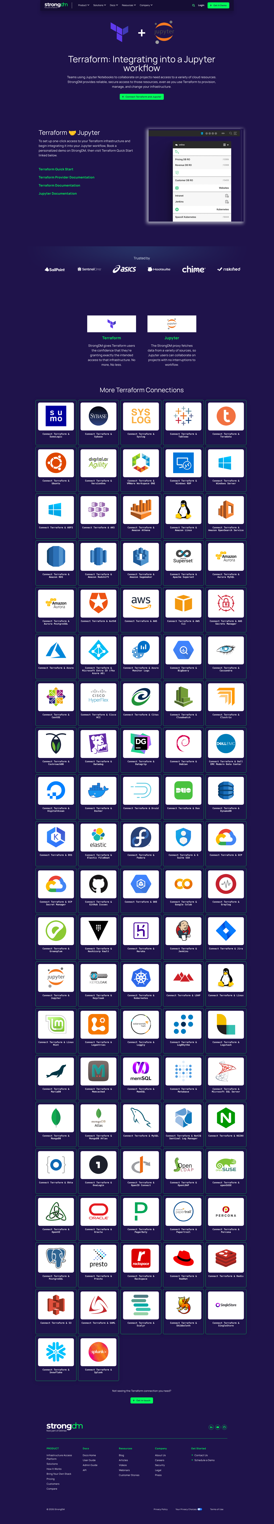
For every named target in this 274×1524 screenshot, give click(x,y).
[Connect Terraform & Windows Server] (226, 469)
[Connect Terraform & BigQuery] (183, 656)
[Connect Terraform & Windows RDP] (183, 469)
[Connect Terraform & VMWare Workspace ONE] (141, 469)
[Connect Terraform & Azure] (56, 656)
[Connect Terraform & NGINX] (226, 1124)
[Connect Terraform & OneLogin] (98, 1171)
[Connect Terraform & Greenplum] (56, 937)
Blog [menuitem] (121, 1455)
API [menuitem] (85, 1470)
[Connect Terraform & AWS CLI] (183, 609)
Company (145, 5)
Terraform (111, 338)
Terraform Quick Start (56, 169)
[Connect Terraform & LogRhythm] (183, 1030)
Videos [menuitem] (123, 1465)
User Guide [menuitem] (89, 1460)
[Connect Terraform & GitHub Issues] (98, 890)
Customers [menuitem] (53, 1483)
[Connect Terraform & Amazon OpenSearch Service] (226, 516)
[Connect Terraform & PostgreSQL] (56, 1264)
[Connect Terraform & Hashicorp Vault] (98, 937)
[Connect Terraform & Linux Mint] (56, 1030)
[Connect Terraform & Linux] (226, 984)
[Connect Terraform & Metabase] (183, 1077)
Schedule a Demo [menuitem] (205, 1460)
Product (82, 5)
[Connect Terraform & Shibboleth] (183, 1311)
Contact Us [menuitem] (201, 1455)
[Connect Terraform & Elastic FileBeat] (98, 843)
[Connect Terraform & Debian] (183, 750)
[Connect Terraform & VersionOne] (98, 469)
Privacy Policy (161, 1509)
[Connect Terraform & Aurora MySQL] (226, 563)
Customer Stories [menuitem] (129, 1475)
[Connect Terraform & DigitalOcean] (56, 796)
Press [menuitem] (158, 1475)
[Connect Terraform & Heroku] (141, 937)
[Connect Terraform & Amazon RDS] (56, 563)
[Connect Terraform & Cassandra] (226, 656)
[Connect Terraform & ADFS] (56, 516)
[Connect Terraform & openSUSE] (226, 1171)
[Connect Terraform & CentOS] (56, 703)
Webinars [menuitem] (124, 1470)
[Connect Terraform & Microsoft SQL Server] (226, 1077)
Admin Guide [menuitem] (90, 1465)
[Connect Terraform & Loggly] (141, 1030)
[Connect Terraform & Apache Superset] (183, 563)
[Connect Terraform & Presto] (98, 1264)
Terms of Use (216, 1509)
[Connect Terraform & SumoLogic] (56, 422)
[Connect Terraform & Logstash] (226, 1030)
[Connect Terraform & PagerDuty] (141, 1218)
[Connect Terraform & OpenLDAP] (183, 1171)
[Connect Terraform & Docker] (98, 796)
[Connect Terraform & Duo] (183, 796)
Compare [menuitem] (52, 1488)
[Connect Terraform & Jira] (226, 937)
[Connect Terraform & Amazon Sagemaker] (141, 563)
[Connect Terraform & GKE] (141, 890)
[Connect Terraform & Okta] (56, 1171)
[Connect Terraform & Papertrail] (183, 1218)
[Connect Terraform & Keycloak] (98, 984)
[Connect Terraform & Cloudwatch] (183, 703)
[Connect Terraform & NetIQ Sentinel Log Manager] (183, 1124)
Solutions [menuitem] (52, 1463)
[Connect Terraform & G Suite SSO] (183, 843)
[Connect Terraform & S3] (56, 1311)
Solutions (98, 5)
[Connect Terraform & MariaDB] (56, 1077)
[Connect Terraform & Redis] (226, 1264)
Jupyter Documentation (58, 193)
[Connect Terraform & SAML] (98, 1311)
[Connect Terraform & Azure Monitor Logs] (141, 656)
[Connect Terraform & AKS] (98, 516)
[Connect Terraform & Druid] (141, 796)
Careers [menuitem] (159, 1460)
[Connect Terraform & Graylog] (226, 890)
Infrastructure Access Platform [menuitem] (59, 1457)
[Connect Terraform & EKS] (56, 843)
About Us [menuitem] (160, 1455)
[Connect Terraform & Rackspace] (141, 1264)
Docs (112, 5)
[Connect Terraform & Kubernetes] (141, 984)
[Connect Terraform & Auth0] (98, 609)
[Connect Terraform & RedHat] (183, 1264)
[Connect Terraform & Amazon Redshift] (98, 563)
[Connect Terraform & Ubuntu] (56, 469)
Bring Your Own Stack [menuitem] (59, 1473)
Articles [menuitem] (123, 1460)
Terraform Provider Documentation (67, 177)
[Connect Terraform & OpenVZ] (56, 1218)
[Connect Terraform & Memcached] (98, 1077)
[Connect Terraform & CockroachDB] (56, 750)
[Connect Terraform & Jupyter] (56, 984)
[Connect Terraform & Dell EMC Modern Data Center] (226, 750)
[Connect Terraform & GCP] (226, 843)
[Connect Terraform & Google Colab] (183, 890)
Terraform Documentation (59, 185)
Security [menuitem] (160, 1465)
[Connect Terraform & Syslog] (141, 422)
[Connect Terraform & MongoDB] (56, 1124)
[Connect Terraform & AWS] (141, 609)
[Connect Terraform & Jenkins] (183, 937)
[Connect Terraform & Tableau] (183, 422)
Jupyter (172, 338)
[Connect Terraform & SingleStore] (226, 1311)
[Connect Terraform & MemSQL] (141, 1077)
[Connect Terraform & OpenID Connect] (141, 1171)
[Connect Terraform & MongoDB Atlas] (98, 1124)
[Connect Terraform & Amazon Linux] (183, 516)
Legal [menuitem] (158, 1470)
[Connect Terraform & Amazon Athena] (141, 516)
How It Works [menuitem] (54, 1469)
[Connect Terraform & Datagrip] (141, 750)
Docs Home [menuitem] (89, 1455)
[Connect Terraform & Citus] (141, 703)
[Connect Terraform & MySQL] (141, 1124)
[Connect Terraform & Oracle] (98, 1218)
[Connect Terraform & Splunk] (98, 1358)
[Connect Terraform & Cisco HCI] (98, 703)
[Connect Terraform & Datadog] (98, 750)
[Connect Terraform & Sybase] (98, 422)
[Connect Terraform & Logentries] (98, 1030)
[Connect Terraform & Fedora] (141, 843)
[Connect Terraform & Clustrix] (226, 703)
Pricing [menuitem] (51, 1479)
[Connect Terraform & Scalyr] (141, 1311)
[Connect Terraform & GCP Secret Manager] (56, 890)
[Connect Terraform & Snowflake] (56, 1358)
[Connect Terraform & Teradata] (226, 422)
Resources (127, 5)
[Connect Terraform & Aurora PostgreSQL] (56, 609)
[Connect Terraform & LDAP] (183, 984)
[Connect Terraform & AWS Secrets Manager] (226, 609)
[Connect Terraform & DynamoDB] (226, 796)
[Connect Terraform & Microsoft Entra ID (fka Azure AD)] (98, 656)
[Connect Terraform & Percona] (226, 1218)
